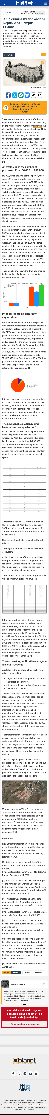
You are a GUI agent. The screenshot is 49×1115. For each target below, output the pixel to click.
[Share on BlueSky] (27, 95)
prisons (30, 132)
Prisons (27, 972)
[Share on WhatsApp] (21, 95)
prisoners (37, 125)
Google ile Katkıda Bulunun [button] (27, 1024)
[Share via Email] (39, 95)
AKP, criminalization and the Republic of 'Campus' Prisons (24, 23)
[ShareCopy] (33, 95)
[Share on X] (14, 95)
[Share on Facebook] (8, 95)
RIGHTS (8, 13)
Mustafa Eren (18, 984)
